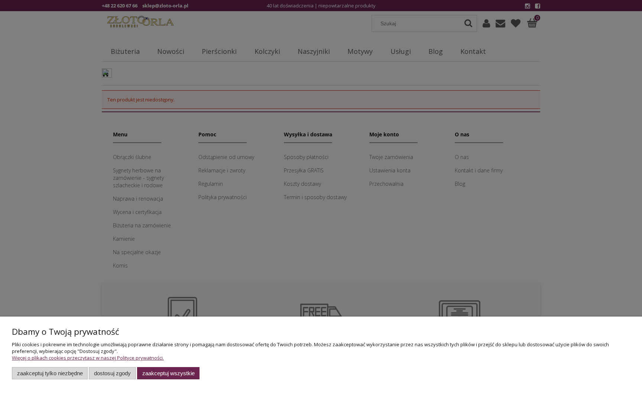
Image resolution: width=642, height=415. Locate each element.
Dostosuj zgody (112, 373)
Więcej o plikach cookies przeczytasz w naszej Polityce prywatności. (88, 357)
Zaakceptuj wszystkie (168, 373)
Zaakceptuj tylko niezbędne (50, 373)
